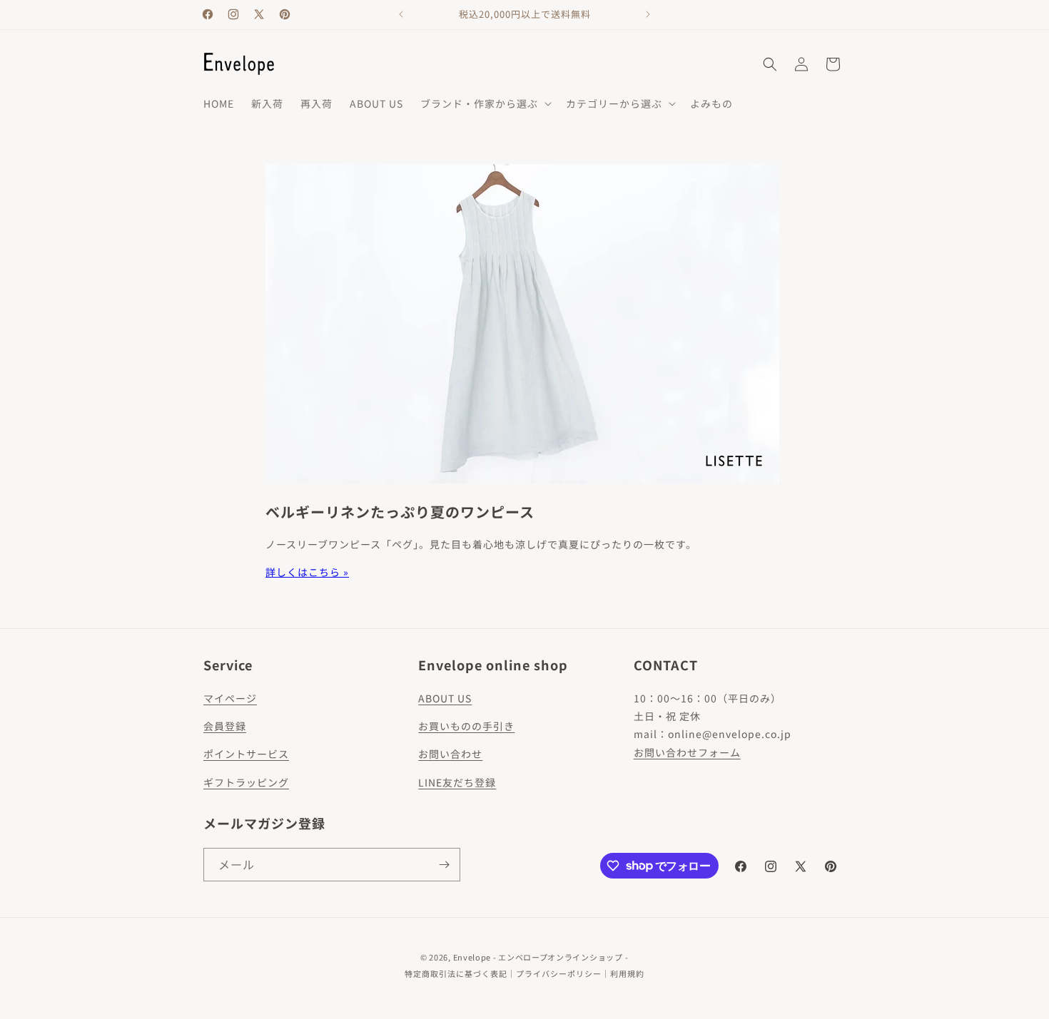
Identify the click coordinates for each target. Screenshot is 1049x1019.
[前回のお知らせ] (401, 14)
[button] (484, 103)
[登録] (444, 864)
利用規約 (627, 973)
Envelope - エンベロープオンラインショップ (538, 957)
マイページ (230, 698)
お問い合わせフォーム (687, 752)
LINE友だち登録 (457, 782)
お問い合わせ (450, 754)
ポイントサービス (246, 754)
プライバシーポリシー (559, 973)
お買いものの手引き (466, 726)
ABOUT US (445, 698)
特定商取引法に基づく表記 (456, 973)
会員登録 (224, 726)
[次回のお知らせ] (648, 14)
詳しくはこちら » (307, 572)
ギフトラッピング (246, 782)
